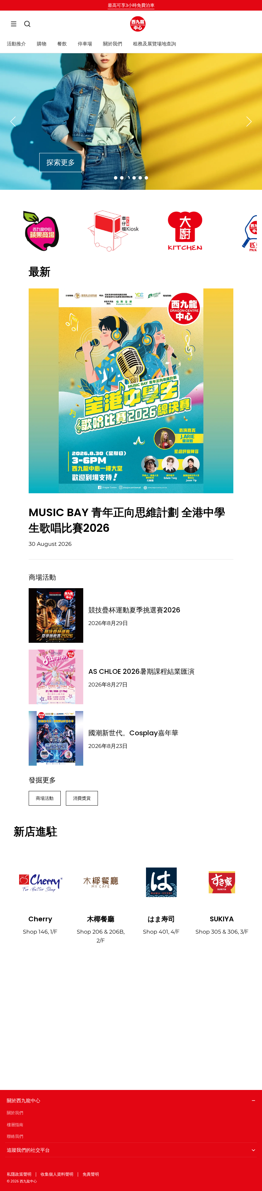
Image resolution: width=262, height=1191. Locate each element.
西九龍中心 (28, 1181)
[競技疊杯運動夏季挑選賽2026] (56, 615)
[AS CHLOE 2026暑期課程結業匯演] (56, 677)
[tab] (115, 178)
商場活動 (45, 798)
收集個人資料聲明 (57, 1174)
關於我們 (15, 1113)
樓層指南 (15, 1125)
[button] (13, 24)
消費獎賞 (82, 798)
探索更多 (60, 162)
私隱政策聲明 (19, 1174)
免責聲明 (91, 1174)
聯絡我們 (15, 1136)
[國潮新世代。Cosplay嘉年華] (56, 738)
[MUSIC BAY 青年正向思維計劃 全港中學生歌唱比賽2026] (131, 390)
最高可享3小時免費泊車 (131, 5)
